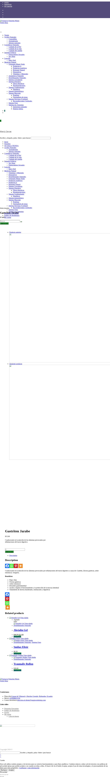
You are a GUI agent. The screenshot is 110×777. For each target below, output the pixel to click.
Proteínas (16, 95)
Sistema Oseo (13, 103)
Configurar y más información (29, 768)
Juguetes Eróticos (10, 53)
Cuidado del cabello (15, 51)
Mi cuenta (8, 6)
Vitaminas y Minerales (20, 74)
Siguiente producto (15, 364)
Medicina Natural (10, 62)
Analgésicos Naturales (16, 76)
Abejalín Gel (21, 630)
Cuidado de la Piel (15, 47)
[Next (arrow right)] (3, 776)
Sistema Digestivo (15, 82)
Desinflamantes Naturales (17, 78)
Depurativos (17, 72)
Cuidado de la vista (15, 49)
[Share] (3, 774)
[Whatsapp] (11, 566)
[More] (20, 566)
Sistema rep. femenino (16, 105)
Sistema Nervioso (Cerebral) (18, 99)
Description (13, 555)
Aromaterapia (13, 41)
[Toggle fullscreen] (5, 774)
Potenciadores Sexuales (16, 54)
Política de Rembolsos (11, 215)
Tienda (6, 35)
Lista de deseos (14, 716)
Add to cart (4, 223)
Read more (17, 636)
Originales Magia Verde (17, 64)
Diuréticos (16, 89)
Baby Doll (12, 60)
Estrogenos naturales (20, 107)
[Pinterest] (16, 566)
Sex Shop (12, 56)
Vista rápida (24, 618)
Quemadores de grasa (20, 97)
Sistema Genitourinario (16, 87)
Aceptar (11, 770)
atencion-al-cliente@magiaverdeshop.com (31, 700)
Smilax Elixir (21, 647)
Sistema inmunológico (16, 91)
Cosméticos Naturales (11, 45)
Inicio (6, 2)
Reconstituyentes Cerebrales (22, 101)
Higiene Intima (18, 109)
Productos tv (17, 66)
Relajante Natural (19, 70)
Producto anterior (15, 232)
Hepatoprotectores (19, 85)
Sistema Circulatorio (15, 80)
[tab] (57, 556)
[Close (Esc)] (1, 774)
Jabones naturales (14, 43)
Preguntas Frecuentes (11, 213)
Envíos (6, 712)
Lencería (7, 58)
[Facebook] (7, 566)
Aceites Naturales (10, 37)
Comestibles (13, 39)
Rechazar (4, 770)
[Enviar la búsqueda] (21, 221)
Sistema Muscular (15, 93)
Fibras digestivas (18, 84)
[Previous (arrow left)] (1, 776)
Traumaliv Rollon (23, 663)
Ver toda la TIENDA (11, 146)
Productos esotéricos (20, 68)
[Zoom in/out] (7, 774)
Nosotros (7, 4)
